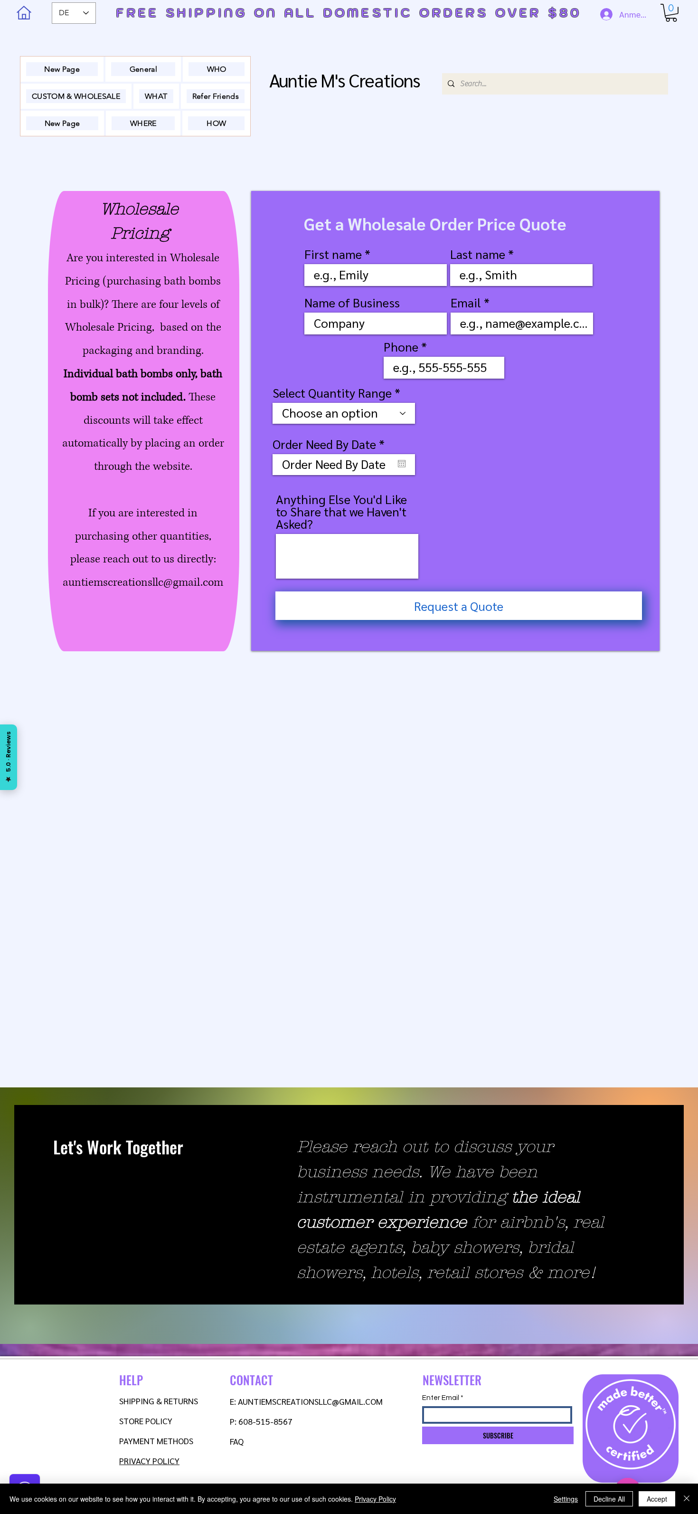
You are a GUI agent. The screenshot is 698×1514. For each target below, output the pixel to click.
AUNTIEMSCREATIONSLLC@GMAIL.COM (310, 1401)
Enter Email (440, 1397)
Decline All (609, 1499)
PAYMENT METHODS (156, 1440)
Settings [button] (566, 1499)
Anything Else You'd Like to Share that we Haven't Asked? (341, 511)
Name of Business (352, 302)
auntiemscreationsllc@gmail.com (143, 582)
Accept (657, 1499)
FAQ (237, 1441)
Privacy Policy (375, 1499)
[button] (671, 13)
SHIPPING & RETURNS (158, 1400)
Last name (477, 254)
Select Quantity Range (334, 392)
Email (466, 302)
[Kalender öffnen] (402, 463)
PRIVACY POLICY (149, 1460)
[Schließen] (686, 1498)
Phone (401, 346)
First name (333, 254)
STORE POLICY (146, 1420)
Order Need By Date (332, 444)
